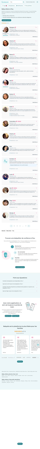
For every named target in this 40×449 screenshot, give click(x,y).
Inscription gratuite (6, 20)
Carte (20, 443)
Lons (6, 375)
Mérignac (22, 380)
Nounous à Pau (12, 371)
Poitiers (11, 380)
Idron (26, 375)
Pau (14, 380)
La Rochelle (18, 380)
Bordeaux (3, 380)
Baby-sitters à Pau (5, 371)
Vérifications (20, 5)
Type (5, 5)
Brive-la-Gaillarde (34, 380)
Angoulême (4, 382)
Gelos (23, 375)
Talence (12, 382)
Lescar (8, 375)
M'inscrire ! (20, 361)
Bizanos (16, 375)
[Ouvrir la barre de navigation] (37, 2)
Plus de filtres (29, 5)
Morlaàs (19, 375)
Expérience (12, 5)
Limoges (7, 380)
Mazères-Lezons (5, 376)
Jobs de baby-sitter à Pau (32, 371)
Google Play (16, 315)
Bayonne (8, 382)
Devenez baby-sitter (30, 1)
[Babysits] (5, 2)
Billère (3, 375)
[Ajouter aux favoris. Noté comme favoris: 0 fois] (36, 54)
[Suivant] (28, 226)
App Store (8, 315)
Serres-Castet (29, 375)
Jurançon (12, 375)
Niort (29, 380)
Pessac (26, 380)
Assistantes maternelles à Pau (21, 371)
